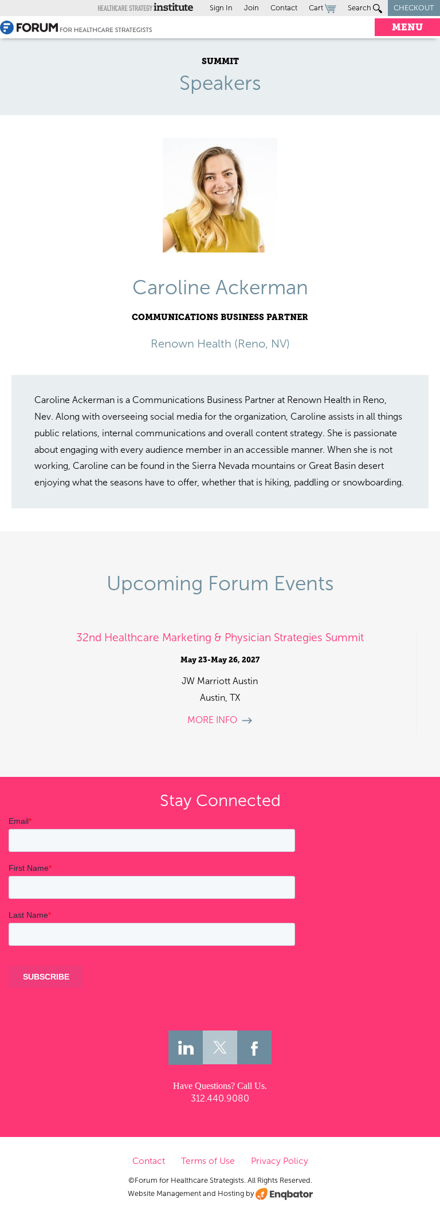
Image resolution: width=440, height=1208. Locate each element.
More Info (212, 719)
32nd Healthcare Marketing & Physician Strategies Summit (220, 637)
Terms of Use (208, 1160)
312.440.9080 (220, 1098)
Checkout (414, 7)
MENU (407, 27)
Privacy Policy (279, 1160)
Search (360, 7)
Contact (283, 7)
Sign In (221, 7)
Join (251, 7)
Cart (317, 7)
